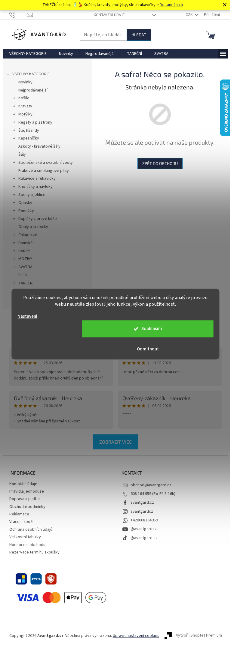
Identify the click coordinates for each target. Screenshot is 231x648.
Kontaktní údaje (109, 15)
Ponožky (26, 211)
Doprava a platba (24, 499)
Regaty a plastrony (35, 122)
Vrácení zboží (21, 522)
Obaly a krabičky (33, 227)
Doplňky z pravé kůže (37, 219)
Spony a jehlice (31, 195)
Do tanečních (171, 5)
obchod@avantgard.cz (151, 485)
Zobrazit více (115, 442)
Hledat (138, 34)
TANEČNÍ (25, 283)
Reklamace (19, 514)
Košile (23, 98)
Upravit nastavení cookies (136, 636)
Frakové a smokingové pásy (43, 171)
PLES (22, 275)
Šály (22, 155)
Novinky (25, 82)
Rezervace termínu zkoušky (34, 552)
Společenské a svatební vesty (45, 163)
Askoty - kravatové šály (39, 146)
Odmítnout (148, 349)
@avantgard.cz (144, 538)
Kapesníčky (28, 138)
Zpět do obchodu (160, 163)
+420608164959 (144, 520)
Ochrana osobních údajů (30, 529)
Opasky (25, 203)
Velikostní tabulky (25, 537)
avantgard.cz (142, 503)
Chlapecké (27, 235)
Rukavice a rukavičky (37, 179)
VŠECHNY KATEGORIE (31, 74)
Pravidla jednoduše (26, 491)
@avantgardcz (144, 529)
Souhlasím (151, 329)
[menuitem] (28, 53)
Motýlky (25, 114)
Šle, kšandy (28, 131)
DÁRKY (24, 251)
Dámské (25, 243)
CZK (189, 14)
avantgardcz (142, 511)
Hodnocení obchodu (27, 545)
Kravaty (25, 106)
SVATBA (25, 267)
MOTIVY (25, 259)
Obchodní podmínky (27, 507)
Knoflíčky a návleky (35, 187)
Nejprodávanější (33, 90)
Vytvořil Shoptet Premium (199, 636)
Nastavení (27, 316)
